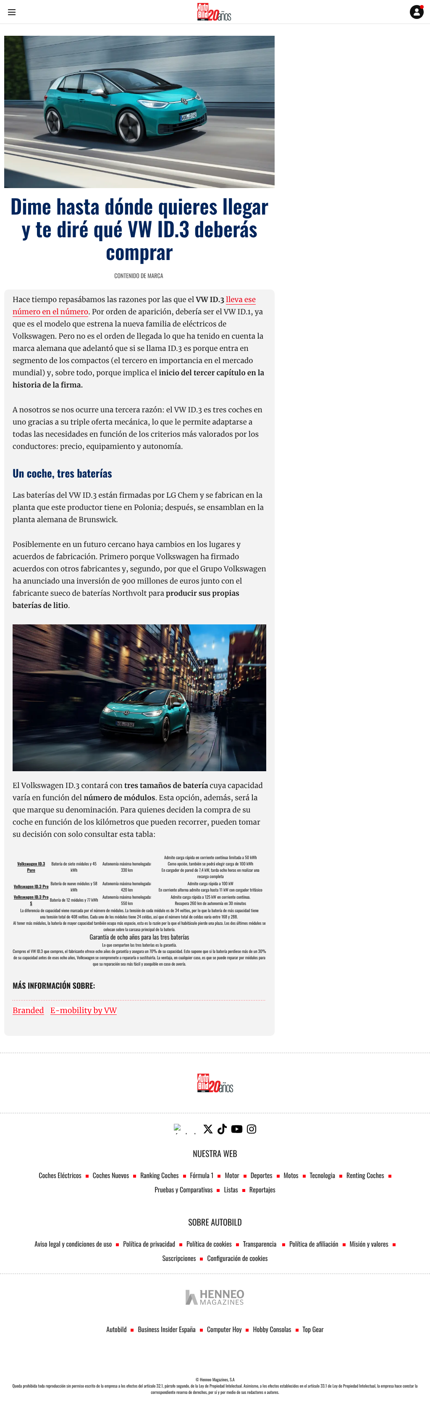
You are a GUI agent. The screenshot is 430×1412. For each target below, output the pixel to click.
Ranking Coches (159, 1175)
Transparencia (260, 1244)
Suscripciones (179, 1258)
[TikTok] (222, 1129)
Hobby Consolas (272, 1329)
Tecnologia (322, 1175)
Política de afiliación (313, 1244)
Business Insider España (166, 1329)
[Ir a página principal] (214, 12)
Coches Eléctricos (60, 1175)
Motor (232, 1175)
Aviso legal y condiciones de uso (73, 1244)
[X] (208, 1129)
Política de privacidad (149, 1244)
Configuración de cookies (237, 1258)
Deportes (262, 1175)
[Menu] (11, 12)
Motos (291, 1175)
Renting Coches (365, 1175)
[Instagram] (251, 1129)
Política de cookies (209, 1244)
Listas (231, 1189)
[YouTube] (237, 1129)
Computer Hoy (224, 1329)
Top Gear (313, 1329)
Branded (28, 1011)
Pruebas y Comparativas (183, 1189)
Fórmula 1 (202, 1175)
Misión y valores (369, 1244)
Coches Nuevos (111, 1175)
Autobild (116, 1329)
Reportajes (262, 1189)
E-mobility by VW (83, 1011)
